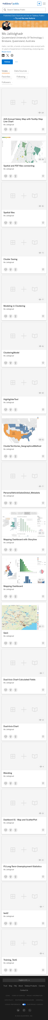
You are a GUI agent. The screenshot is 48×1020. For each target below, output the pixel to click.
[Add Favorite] (43, 130)
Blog (10, 986)
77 (43, 299)
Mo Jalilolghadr (8, 125)
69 (43, 393)
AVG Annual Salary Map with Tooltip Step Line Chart (23, 120)
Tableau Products (31, 986)
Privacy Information (34, 995)
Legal (8, 995)
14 (43, 720)
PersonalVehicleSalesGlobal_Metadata (21, 493)
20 (43, 860)
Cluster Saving (10, 259)
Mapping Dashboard (13, 586)
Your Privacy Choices (35, 1004)
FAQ (15, 986)
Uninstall (39, 1000)
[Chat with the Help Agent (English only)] (39, 4)
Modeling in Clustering (14, 306)
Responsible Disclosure (24, 1000)
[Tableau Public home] (10, 3)
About (21, 986)
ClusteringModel (11, 352)
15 (43, 813)
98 (43, 159)
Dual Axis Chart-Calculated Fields (19, 679)
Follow (7, 62)
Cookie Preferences (13, 1004)
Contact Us (24, 990)
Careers (42, 986)
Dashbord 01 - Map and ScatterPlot (20, 820)
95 (43, 206)
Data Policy (9, 1000)
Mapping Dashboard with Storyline (20, 539)
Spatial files (9, 212)
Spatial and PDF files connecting (18, 166)
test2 (5, 913)
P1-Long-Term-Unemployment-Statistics (22, 866)
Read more (6, 52)
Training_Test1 (10, 960)
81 (43, 346)
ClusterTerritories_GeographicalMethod (22, 446)
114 (43, 113)
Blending (7, 773)
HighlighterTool (10, 399)
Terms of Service (18, 995)
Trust (5, 986)
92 (43, 580)
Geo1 (5, 633)
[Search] (4, 9)
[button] (18, 1010)
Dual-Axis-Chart (11, 726)
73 (43, 253)
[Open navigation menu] (44, 3)
